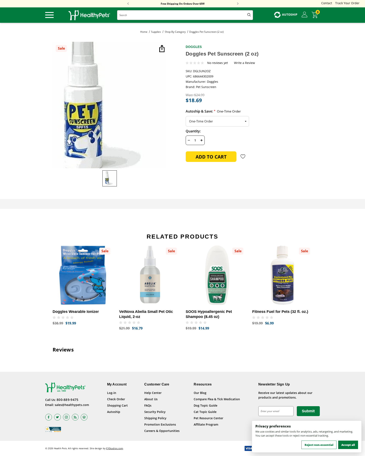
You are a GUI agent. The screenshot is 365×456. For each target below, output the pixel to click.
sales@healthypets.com (72, 405)
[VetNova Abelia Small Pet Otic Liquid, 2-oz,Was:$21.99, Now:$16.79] (149, 275)
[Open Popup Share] (161, 49)
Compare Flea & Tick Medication (217, 399)
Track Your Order (347, 3)
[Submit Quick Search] (249, 15)
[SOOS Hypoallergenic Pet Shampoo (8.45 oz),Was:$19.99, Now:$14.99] (216, 275)
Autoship (113, 412)
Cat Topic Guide (205, 412)
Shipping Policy (155, 418)
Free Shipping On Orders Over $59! (182, 4)
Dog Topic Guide (205, 405)
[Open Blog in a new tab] (84, 417)
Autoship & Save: (213, 111)
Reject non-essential (319, 445)
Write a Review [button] (244, 63)
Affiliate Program (206, 424)
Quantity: (193, 131)
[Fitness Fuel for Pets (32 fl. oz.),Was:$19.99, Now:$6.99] (282, 275)
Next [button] (237, 3)
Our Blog (200, 393)
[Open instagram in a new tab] (66, 417)
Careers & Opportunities (162, 431)
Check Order (116, 399)
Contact (326, 3)
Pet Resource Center (208, 418)
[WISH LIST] (243, 156)
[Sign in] (304, 15)
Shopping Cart (117, 405)
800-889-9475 (68, 400)
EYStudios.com (114, 448)
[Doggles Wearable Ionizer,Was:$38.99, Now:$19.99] (83, 275)
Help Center (153, 393)
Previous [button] (128, 3)
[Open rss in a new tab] (75, 417)
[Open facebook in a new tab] (48, 417)
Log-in (111, 393)
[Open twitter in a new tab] (57, 417)
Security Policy (155, 412)
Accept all (348, 445)
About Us (151, 399)
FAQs (147, 405)
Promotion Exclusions (160, 424)
